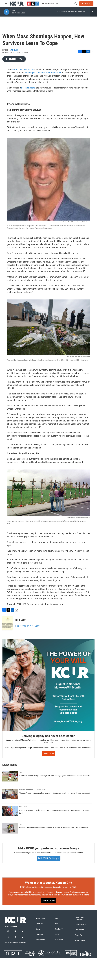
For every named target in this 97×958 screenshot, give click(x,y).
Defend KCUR (48, 900)
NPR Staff (14, 50)
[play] (6, 12)
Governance (79, 930)
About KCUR (40, 918)
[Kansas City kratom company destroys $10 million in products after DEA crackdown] (10, 828)
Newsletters (40, 940)
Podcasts (39, 934)
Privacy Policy (80, 940)
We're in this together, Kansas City (48, 882)
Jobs (57, 934)
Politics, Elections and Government (33, 789)
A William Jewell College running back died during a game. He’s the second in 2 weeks (54, 776)
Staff (57, 924)
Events (57, 918)
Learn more (48, 753)
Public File (78, 935)
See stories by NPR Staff (27, 625)
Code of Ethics (80, 924)
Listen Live (40, 924)
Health (21, 772)
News (38, 929)
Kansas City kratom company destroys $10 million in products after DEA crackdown (53, 828)
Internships (59, 940)
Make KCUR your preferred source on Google (48, 848)
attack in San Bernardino (22, 69)
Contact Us (59, 929)
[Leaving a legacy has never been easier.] (48, 685)
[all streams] (93, 12)
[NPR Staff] (7, 623)
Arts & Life (23, 807)
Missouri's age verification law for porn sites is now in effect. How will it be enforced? (54, 793)
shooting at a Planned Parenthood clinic (42, 72)
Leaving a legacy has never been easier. (48, 736)
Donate (87, 3)
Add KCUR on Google (48, 858)
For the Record (28, 87)
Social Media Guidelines (79, 919)
